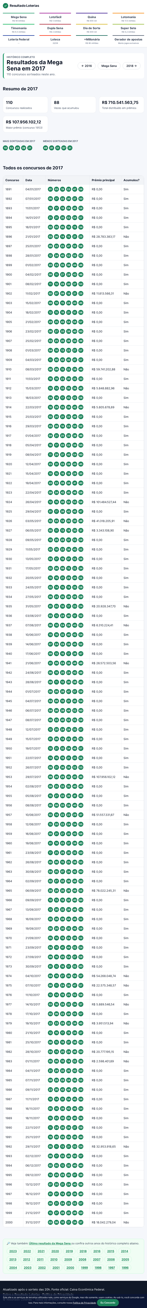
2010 (54, 1259)
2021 (41, 1251)
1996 (125, 1267)
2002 (42, 1267)
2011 (40, 1259)
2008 (82, 1259)
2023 (13, 1251)
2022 (27, 1251)
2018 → (131, 66)
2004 (13, 1267)
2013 (12, 1259)
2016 (96, 1251)
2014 (124, 1251)
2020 (55, 1251)
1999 (84, 1267)
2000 (70, 1267)
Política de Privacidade (84, 1302)
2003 (27, 1267)
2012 (26, 1259)
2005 (125, 1259)
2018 (83, 1251)
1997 (111, 1267)
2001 (56, 1267)
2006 (111, 1259)
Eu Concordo (108, 1302)
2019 (69, 1251)
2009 (68, 1259)
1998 (98, 1267)
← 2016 (86, 66)
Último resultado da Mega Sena (50, 1243)
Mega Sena (109, 66)
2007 (96, 1259)
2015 (110, 1251)
